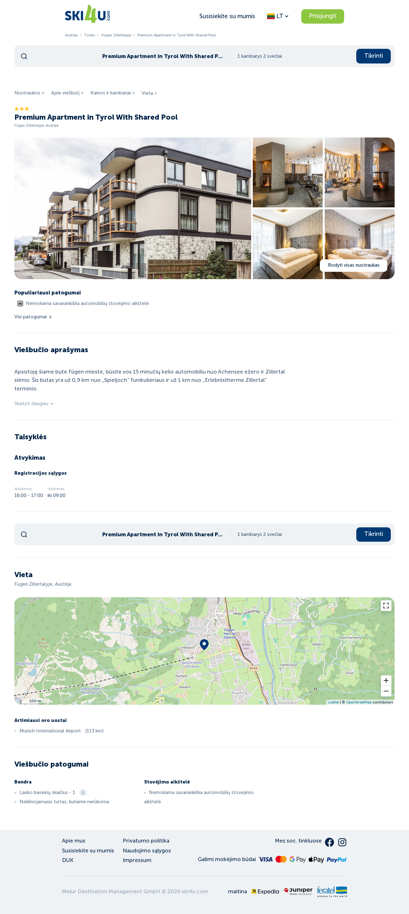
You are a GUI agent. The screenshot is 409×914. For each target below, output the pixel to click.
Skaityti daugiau (31, 403)
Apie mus (73, 841)
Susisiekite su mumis (227, 16)
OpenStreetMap (359, 702)
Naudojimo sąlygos (147, 851)
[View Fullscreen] (386, 605)
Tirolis (89, 35)
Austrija (71, 35)
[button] (386, 680)
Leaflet (333, 702)
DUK (67, 860)
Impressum (137, 860)
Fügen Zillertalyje (116, 35)
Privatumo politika (146, 841)
